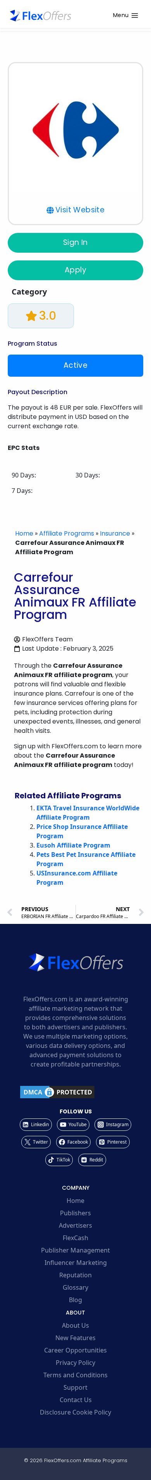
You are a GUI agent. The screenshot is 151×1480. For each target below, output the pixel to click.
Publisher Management (75, 1250)
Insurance (115, 533)
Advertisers (75, 1225)
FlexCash (75, 1238)
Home (24, 533)
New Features (75, 1338)
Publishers (75, 1213)
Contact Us (76, 1400)
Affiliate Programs (66, 533)
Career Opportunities (75, 1350)
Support (75, 1387)
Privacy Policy (75, 1362)
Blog (75, 1300)
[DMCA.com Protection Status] (75, 1092)
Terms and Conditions (75, 1375)
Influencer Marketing (76, 1262)
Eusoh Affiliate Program (73, 845)
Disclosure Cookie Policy (75, 1412)
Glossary (75, 1287)
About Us (75, 1325)
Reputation (75, 1275)
